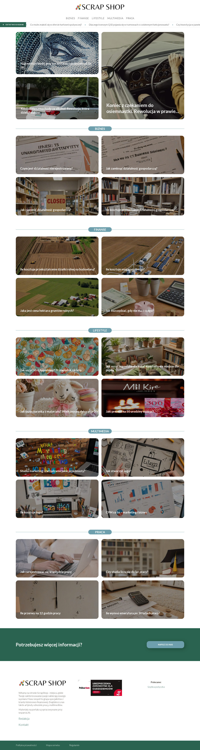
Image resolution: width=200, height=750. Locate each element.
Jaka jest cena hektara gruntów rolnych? (47, 310)
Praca (130, 18)
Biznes (70, 18)
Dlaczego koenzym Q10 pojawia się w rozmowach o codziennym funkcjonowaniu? (64, 24)
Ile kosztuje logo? (31, 512)
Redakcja (24, 718)
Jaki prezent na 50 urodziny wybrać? (130, 411)
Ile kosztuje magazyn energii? (125, 269)
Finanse (83, 18)
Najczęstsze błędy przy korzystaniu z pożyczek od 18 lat (56, 65)
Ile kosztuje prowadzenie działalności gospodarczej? (140, 210)
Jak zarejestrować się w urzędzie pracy (46, 572)
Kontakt (24, 724)
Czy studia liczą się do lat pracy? (127, 572)
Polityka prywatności (26, 745)
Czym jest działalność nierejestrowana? (46, 168)
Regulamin (74, 745)
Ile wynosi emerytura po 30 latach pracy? (133, 613)
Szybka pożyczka (156, 686)
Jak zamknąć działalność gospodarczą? (131, 168)
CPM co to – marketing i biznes (126, 512)
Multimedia (115, 18)
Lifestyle (98, 18)
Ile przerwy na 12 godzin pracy (40, 613)
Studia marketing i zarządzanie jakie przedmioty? (52, 471)
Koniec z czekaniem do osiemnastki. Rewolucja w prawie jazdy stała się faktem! (141, 108)
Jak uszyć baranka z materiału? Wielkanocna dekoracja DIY (59, 411)
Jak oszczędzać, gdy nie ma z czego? (130, 310)
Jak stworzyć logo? (118, 471)
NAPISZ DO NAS (165, 644)
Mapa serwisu (53, 745)
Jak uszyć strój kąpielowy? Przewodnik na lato (50, 370)
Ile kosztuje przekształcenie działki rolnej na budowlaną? (57, 269)
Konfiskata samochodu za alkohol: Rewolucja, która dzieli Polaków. (55, 110)
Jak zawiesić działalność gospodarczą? (45, 210)
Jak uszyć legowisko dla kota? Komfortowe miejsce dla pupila (142, 368)
